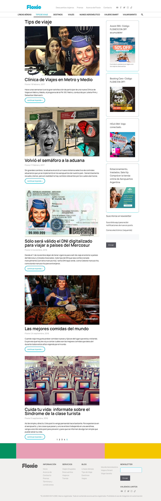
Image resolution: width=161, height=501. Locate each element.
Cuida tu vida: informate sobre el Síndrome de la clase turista (57, 411)
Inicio (45, 469)
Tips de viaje (42, 14)
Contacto (108, 7)
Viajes (71, 14)
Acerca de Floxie (93, 7)
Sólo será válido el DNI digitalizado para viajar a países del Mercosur (58, 243)
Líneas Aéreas (24, 14)
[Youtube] (117, 7)
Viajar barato (130, 14)
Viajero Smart (111, 14)
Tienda (65, 478)
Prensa (80, 7)
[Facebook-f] (120, 7)
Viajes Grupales (69, 469)
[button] (142, 14)
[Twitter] (124, 7)
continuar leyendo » (34, 100)
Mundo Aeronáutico (90, 14)
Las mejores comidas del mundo (57, 328)
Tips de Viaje (87, 472)
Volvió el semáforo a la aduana (55, 160)
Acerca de (47, 472)
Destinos (58, 14)
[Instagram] (127, 7)
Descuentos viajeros (65, 7)
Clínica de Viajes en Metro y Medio (59, 79)
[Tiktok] (131, 7)
